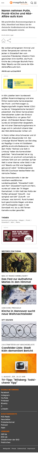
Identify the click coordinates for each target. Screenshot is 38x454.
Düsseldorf (5, 222)
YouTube (4, 398)
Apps (3, 428)
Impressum (31, 448)
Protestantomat (8, 422)
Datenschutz (21, 448)
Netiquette (6, 448)
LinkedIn (4, 409)
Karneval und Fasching (9, 220)
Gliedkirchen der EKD (10, 440)
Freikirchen (5, 442)
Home (3, 41)
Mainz (18, 222)
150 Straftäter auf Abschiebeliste (18, 345)
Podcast (4, 425)
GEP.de (4, 434)
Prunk (28, 220)
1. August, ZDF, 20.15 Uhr (13, 377)
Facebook (5, 392)
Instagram (5, 395)
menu (3, 3)
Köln (12, 222)
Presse (14, 448)
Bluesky (4, 403)
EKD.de (4, 437)
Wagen (21, 220)
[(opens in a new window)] (18, 84)
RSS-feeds (5, 417)
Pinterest (5, 401)
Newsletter (5, 419)
